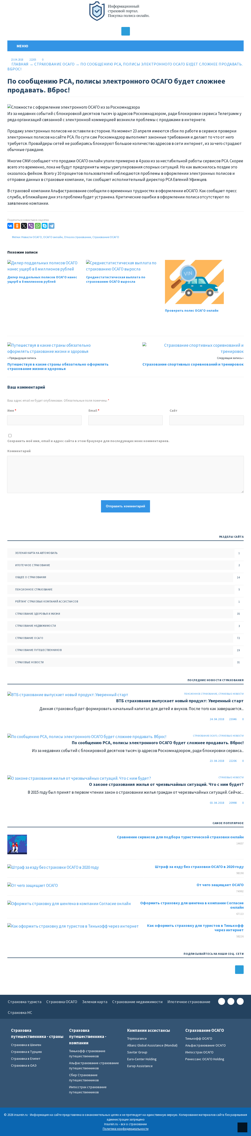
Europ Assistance (140, 1066)
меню (21, 45)
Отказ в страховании (77, 237)
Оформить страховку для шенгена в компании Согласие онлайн (192, 905)
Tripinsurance (137, 1038)
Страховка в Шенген (26, 1045)
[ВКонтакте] (10, 226)
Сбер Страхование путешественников (84, 1077)
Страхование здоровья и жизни (37, 613)
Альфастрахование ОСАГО (205, 1045)
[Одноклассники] (17, 226)
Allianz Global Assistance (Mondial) (152, 1045)
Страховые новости (29, 662)
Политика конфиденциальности (126, 1129)
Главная (20, 64)
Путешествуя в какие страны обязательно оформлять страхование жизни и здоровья (58, 366)
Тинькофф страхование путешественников (87, 1053)
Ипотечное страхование (32, 565)
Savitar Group (137, 1052)
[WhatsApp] (38, 226)
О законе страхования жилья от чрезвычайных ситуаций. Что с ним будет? (166, 784)
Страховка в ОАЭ (24, 1065)
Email (93, 410)
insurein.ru (125, 13)
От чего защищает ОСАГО (220, 884)
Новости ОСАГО (31, 237)
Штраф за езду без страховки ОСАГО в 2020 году (199, 866)
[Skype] (45, 226)
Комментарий (19, 451)
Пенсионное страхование (33, 589)
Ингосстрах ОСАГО (199, 1052)
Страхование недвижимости (35, 625)
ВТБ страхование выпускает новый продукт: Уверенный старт (180, 700)
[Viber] (31, 226)
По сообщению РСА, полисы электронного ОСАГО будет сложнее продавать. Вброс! (158, 742)
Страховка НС (20, 1012)
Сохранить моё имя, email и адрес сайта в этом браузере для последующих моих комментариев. (88, 441)
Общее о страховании (30, 577)
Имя (11, 410)
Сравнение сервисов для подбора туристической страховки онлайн (180, 836)
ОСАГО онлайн (53, 237)
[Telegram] (51, 226)
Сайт (173, 410)
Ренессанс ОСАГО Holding (204, 1059)
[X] (24, 226)
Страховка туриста (24, 1001)
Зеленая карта (94, 1001)
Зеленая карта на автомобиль (36, 553)
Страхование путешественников (38, 650)
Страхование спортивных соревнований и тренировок (193, 364)
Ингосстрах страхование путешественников (88, 1089)
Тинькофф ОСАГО (198, 1038)
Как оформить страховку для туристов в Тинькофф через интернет (195, 927)
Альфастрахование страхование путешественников (94, 1065)
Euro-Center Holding (142, 1059)
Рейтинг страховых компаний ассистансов (46, 601)
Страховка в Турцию (26, 1051)
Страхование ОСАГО (54, 64)
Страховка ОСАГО (61, 1001)
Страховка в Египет (25, 1058)
